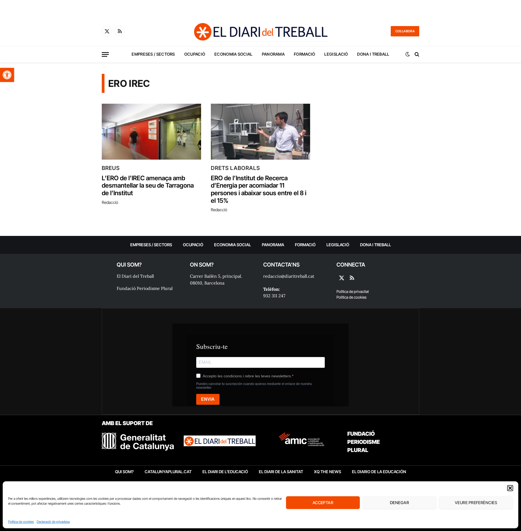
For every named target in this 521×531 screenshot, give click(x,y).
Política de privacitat (352, 291)
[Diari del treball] (260, 31)
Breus (111, 168)
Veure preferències (476, 502)
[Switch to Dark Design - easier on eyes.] (407, 54)
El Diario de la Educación (379, 471)
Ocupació (194, 54)
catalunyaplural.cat (168, 471)
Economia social (233, 54)
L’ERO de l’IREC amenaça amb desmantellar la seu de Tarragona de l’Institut (148, 186)
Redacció (110, 202)
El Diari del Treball (135, 276)
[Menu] (105, 54)
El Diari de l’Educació (225, 471)
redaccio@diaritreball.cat (288, 276)
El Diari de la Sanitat (281, 471)
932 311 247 (274, 295)
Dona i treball (373, 54)
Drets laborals (235, 168)
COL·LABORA (405, 31)
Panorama (273, 54)
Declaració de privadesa (53, 522)
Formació (304, 54)
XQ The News (327, 471)
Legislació (336, 54)
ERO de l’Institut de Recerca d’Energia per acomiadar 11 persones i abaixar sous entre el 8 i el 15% (258, 189)
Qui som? (124, 471)
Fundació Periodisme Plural (145, 288)
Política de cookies (21, 522)
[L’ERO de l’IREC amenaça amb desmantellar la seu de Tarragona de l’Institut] (151, 132)
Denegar (399, 502)
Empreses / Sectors (153, 54)
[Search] (416, 54)
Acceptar (323, 502)
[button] (7, 75)
